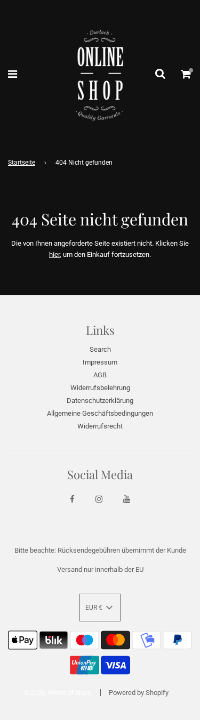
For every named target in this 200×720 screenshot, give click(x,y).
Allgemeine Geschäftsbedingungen (100, 413)
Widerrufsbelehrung (100, 388)
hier (54, 254)
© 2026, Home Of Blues (57, 693)
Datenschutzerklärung (100, 401)
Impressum (100, 362)
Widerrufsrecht (100, 426)
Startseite (21, 162)
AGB (100, 375)
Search (100, 349)
